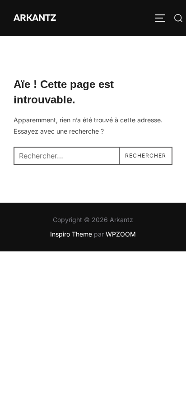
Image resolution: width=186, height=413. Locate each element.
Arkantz (35, 17)
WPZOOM (121, 234)
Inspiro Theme (71, 234)
